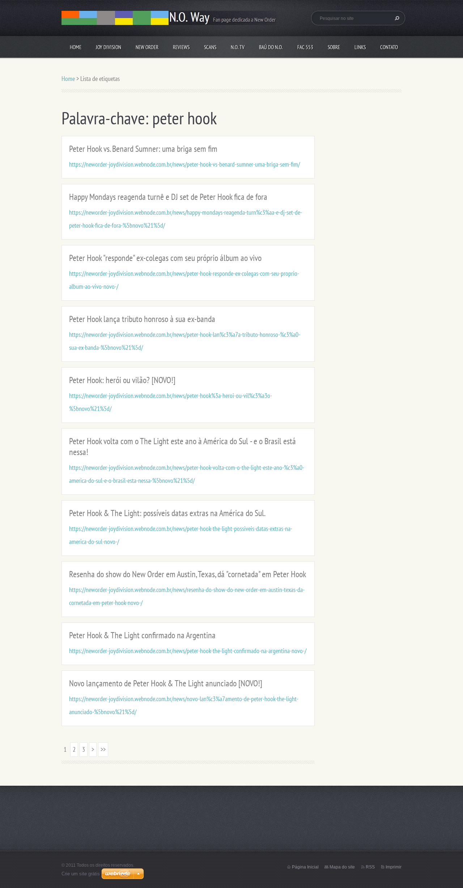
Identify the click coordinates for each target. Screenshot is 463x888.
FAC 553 (305, 47)
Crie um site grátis (80, 873)
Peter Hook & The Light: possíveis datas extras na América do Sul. (167, 513)
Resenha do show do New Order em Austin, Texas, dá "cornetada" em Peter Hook (187, 574)
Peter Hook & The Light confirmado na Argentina (142, 635)
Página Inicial (305, 867)
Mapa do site (342, 867)
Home (75, 47)
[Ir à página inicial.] (168, 20)
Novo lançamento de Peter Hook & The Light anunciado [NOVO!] (165, 683)
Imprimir (394, 867)
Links (360, 47)
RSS (370, 867)
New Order (147, 47)
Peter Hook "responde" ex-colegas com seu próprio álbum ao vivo (165, 257)
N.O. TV (238, 47)
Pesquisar (396, 18)
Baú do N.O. (271, 47)
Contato (389, 47)
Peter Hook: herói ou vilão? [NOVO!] (122, 380)
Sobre (334, 47)
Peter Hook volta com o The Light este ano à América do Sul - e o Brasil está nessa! (182, 447)
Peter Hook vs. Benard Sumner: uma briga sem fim (143, 148)
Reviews (181, 47)
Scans (210, 47)
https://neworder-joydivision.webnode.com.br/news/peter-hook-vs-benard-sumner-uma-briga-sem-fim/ (184, 164)
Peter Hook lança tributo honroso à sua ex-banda (142, 319)
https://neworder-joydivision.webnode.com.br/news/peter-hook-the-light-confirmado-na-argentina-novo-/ (187, 651)
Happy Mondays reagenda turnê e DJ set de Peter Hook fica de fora (168, 196)
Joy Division (108, 47)
